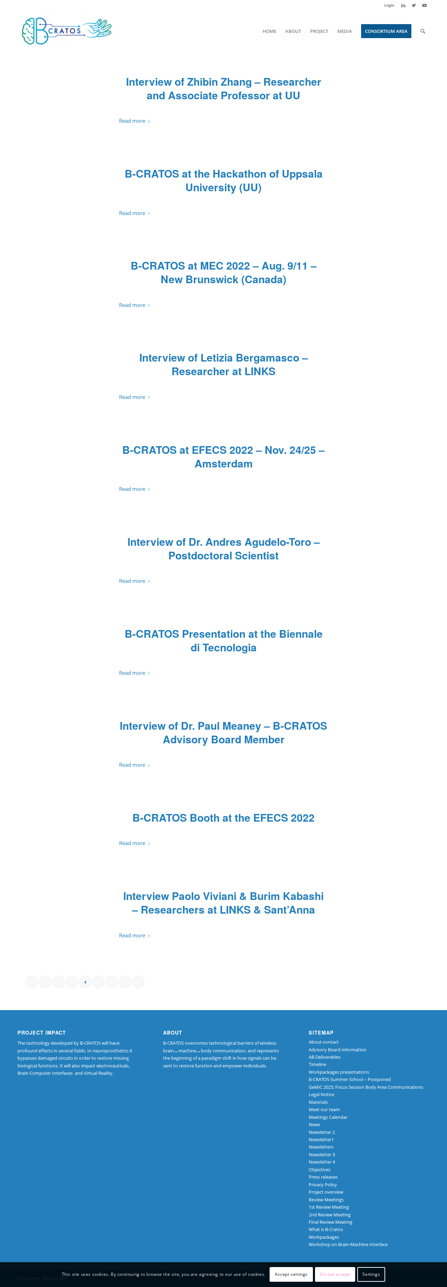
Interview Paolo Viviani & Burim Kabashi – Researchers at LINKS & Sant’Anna (223, 902)
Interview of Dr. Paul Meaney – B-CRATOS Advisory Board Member (223, 732)
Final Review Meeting (330, 1222)
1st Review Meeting (329, 1207)
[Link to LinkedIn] (403, 5)
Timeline (317, 1064)
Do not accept (335, 1275)
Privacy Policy (323, 1184)
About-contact (324, 1042)
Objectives (319, 1169)
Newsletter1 (321, 1139)
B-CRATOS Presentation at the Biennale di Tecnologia (224, 640)
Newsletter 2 (322, 1132)
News (247, 109)
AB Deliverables (324, 1057)
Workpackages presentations (339, 1072)
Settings (371, 1275)
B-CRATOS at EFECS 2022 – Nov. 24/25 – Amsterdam (223, 456)
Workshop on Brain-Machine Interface (348, 1244)
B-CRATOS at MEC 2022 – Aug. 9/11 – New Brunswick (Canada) (224, 272)
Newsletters (321, 1147)
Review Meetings (326, 1199)
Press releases (323, 1177)
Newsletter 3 (322, 1154)
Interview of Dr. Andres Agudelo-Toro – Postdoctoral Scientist (223, 548)
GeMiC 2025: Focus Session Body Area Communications (366, 1087)
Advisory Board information (337, 1049)
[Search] (423, 31)
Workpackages (324, 1237)
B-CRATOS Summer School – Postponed (350, 1079)
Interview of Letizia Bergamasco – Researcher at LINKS (223, 364)
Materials (318, 1102)
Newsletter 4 (322, 1162)
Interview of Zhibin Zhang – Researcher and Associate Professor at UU (223, 88)
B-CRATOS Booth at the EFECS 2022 (223, 817)
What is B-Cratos (326, 1229)
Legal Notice (321, 1094)
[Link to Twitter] (414, 5)
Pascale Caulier (274, 924)
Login (389, 5)
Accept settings (291, 1275)
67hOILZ (272, 109)
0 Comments (219, 109)
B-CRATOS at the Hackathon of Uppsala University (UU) (224, 180)
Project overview (326, 1192)
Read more (132, 120)
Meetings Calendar (328, 1117)
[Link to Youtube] (424, 5)
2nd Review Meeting (330, 1214)
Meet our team (324, 1109)
